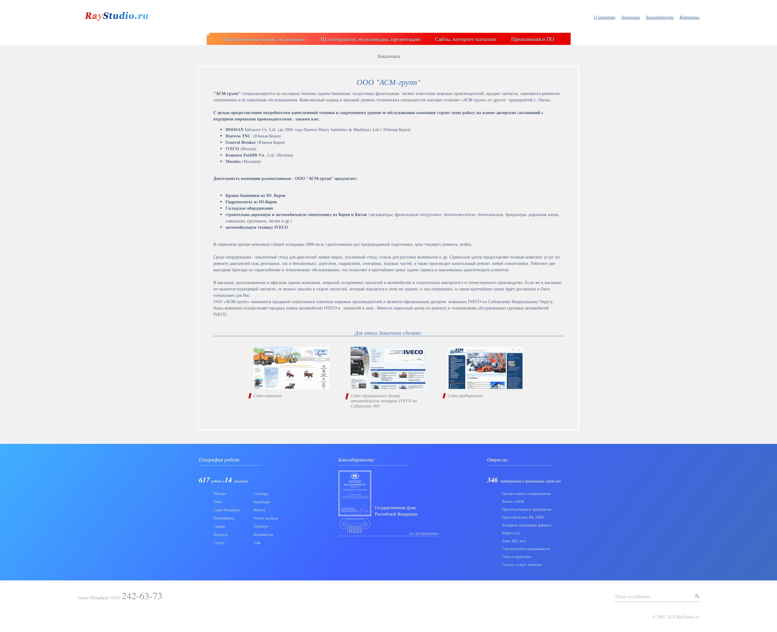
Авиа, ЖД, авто (514, 540)
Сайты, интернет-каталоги (466, 38)
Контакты (689, 17)
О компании (604, 17)
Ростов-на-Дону (266, 517)
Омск (218, 501)
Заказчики (630, 17)
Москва (220, 493)
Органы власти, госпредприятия (526, 493)
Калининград (263, 534)
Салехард (261, 493)
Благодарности (660, 17)
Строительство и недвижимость (526, 548)
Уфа (257, 542)
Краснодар (262, 501)
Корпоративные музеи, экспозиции (264, 38)
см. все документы (424, 533)
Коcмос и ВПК (513, 501)
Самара (219, 526)
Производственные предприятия (526, 509)
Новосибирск (224, 517)
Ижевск (260, 509)
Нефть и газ (511, 532)
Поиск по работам (632, 596)
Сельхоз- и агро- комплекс (522, 564)
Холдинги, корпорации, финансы (526, 524)
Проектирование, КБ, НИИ (523, 517)
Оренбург (261, 526)
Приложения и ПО (532, 38)
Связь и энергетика (516, 556)
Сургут (219, 542)
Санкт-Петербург (227, 509)
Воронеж (220, 534)
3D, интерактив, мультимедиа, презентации (370, 38)
